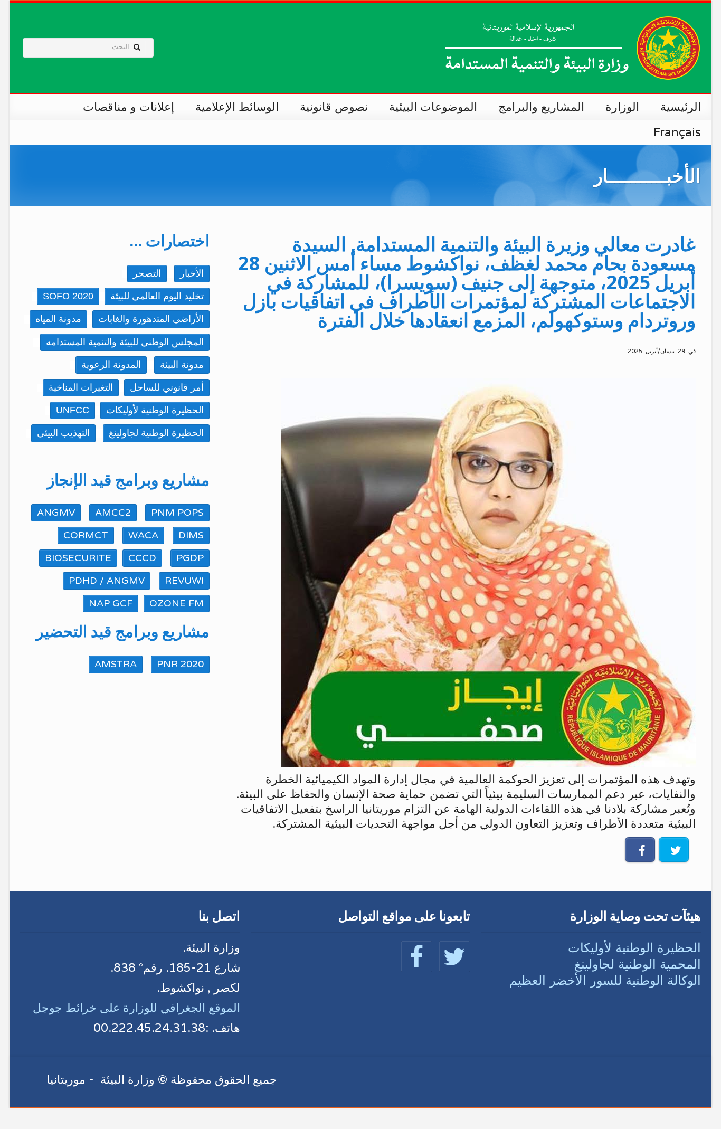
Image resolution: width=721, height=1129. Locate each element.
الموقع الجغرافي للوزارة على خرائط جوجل (136, 1008)
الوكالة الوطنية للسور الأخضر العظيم (605, 980)
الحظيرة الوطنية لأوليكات (634, 948)
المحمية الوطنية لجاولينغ (637, 964)
